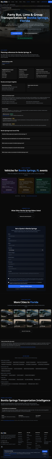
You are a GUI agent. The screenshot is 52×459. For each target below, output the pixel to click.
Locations (28, 1)
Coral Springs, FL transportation (43, 364)
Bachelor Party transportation (29, 368)
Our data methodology (29, 379)
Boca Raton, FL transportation (6, 362)
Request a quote (37, 379)
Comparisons (37, 436)
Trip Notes (10, 271)
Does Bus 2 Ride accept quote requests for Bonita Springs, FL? (14, 134)
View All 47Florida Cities (26, 331)
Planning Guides (38, 438)
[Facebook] (2, 447)
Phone (9, 243)
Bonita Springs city (6, 115)
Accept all (44, 451)
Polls (27, 446)
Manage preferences (7, 455)
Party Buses (20, 436)
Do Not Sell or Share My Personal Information (47, 442)
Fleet (16, 1)
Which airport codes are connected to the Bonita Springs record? (15, 152)
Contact (38, 1)
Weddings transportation (5, 370)
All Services (20, 434)
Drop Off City (10, 266)
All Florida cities (4, 379)
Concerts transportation (18, 368)
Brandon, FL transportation (30, 362)
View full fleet (17, 195)
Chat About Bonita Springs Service (26, 38)
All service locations (12, 379)
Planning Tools (29, 442)
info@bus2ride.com (5, 442)
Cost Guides (37, 434)
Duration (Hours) (11, 257)
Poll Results (29, 447)
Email (9, 238)
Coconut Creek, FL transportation (18, 364)
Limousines (20, 438)
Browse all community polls (25, 216)
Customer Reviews (38, 441)
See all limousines (26, 189)
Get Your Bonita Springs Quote (31, 33)
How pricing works (20, 379)
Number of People (11, 252)
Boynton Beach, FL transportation (19, 362)
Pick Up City (10, 261)
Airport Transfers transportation (6, 368)
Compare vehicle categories (30, 375)
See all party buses (9, 189)
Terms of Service (20, 280)
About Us (45, 434)
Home (9, 1)
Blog (36, 443)
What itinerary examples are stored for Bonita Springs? (13, 147)
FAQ (27, 440)
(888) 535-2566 (4, 440)
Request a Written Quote (26, 286)
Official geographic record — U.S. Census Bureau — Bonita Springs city (13, 383)
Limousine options (12, 375)
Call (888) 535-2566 (17, 33)
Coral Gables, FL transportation (31, 364)
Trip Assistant (29, 444)
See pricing (23, 195)
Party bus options (4, 375)
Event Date (10, 247)
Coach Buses (20, 439)
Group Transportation (29, 435)
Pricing (24, 1)
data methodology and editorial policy (8, 420)
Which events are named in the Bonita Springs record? (13, 143)
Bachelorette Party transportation (41, 368)
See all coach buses (43, 189)
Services (12, 1)
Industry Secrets (38, 439)
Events (20, 1)
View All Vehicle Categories (20, 442)
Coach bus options (20, 375)
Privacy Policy (26, 280)
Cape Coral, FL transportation (42, 362)
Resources (33, 1)
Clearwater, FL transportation (6, 364)
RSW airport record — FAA (32, 383)
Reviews (45, 438)
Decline (45, 453)
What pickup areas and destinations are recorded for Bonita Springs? (16, 138)
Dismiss (45, 456)
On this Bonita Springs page (26, 7)
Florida (8, 4)
